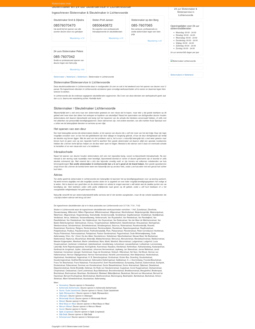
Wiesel (62, 301)
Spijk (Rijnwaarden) (67, 293)
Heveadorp (63, 285)
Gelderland (82, 76)
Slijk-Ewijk (63, 314)
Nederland (71, 76)
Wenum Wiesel (65, 306)
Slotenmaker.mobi (61, 3)
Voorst (61, 309)
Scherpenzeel (65, 317)
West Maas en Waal (67, 303)
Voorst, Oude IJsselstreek (69, 290)
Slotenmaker (59, 76)
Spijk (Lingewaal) (66, 311)
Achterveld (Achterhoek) (69, 287)
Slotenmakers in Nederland (182, 74)
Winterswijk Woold (66, 298)
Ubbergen (63, 295)
